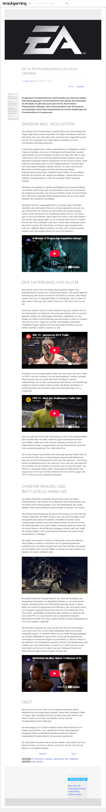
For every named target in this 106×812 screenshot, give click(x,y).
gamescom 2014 (59, 759)
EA (32, 759)
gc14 (66, 759)
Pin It (71, 86)
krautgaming (14, 3)
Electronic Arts (39, 759)
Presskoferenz (74, 759)
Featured (40, 762)
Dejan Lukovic (30, 81)
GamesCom (49, 759)
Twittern (80, 86)
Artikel (33, 762)
